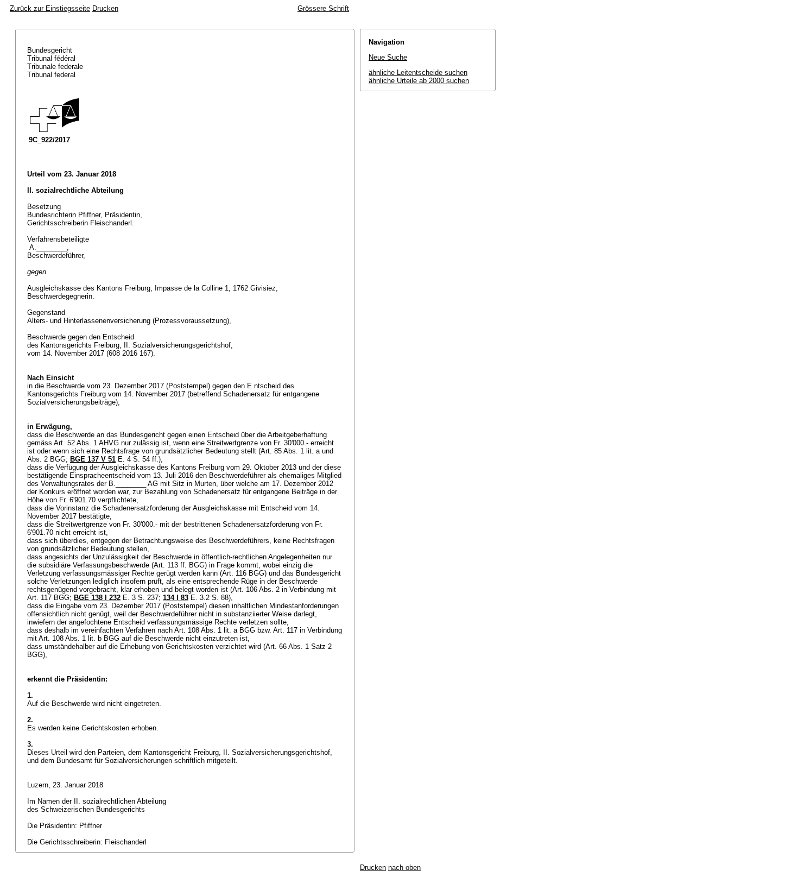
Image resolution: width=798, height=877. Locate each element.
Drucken (105, 8)
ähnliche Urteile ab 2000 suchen (419, 81)
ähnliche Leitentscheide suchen (418, 72)
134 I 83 (175, 598)
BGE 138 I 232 (97, 598)
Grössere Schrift (323, 8)
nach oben (404, 867)
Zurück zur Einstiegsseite (50, 8)
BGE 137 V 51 (93, 459)
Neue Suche (388, 57)
